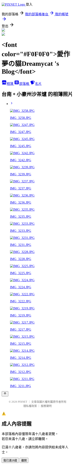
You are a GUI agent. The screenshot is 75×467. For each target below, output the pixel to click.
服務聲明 (46, 405)
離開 (24, 460)
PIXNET (22, 401)
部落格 (24, 84)
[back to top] (5, 393)
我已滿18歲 (10, 460)
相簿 (10, 84)
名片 (38, 84)
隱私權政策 (30, 405)
